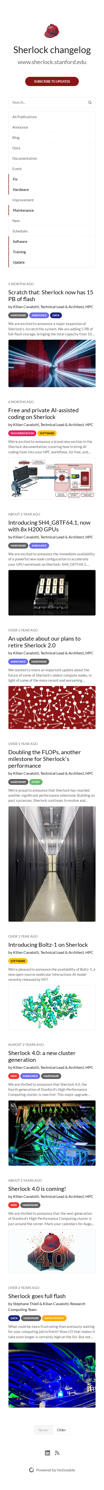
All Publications (24, 117)
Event (17, 168)
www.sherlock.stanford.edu (52, 61)
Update (19, 262)
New (16, 220)
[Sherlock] (52, 32)
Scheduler (20, 231)
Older (61, 1430)
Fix (15, 179)
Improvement (23, 200)
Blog (16, 137)
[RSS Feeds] (57, 1452)
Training (19, 252)
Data (16, 148)
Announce (20, 127)
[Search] (90, 102)
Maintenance (23, 210)
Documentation (24, 158)
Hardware (21, 189)
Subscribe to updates (52, 81)
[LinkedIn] (50, 1452)
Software (20, 241)
